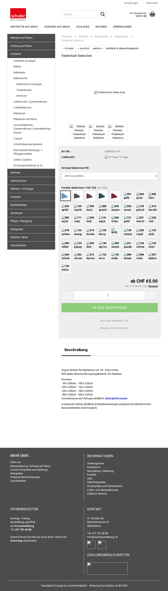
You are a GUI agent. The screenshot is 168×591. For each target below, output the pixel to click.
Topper (18, 138)
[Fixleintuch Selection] (109, 92)
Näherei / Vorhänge (21, 188)
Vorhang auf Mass (57, 26)
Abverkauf (16, 213)
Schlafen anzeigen (25, 60)
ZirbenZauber (122, 26)
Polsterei (15, 196)
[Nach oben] (157, 585)
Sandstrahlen (18, 245)
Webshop (95, 585)
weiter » (98, 48)
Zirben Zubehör (23, 159)
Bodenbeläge (18, 204)
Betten (17, 66)
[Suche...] (103, 14)
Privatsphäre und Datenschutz (104, 486)
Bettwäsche (20, 78)
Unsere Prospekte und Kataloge (29, 469)
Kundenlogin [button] (130, 3)
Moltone (21, 95)
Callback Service (97, 493)
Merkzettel (151, 3)
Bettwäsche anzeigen (29, 84)
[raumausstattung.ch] (32, 14)
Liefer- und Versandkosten (102, 489)
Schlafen (82, 26)
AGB (89, 478)
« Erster (69, 48)
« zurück (83, 48)
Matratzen (19, 113)
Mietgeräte (16, 229)
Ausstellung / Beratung (100, 470)
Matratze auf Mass (24, 26)
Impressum (93, 467)
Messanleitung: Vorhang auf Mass (30, 466)
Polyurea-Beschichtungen (25, 477)
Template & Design (52, 585)
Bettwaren (19, 72)
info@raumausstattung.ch (102, 536)
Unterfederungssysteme (28, 144)
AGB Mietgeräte (96, 482)
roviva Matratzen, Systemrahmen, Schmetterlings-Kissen (32, 128)
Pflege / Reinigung (21, 221)
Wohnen (101, 26)
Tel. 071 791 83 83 (97, 533)
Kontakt (91, 474)
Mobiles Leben (19, 237)
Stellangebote (95, 463)
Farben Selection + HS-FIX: (84, 187)
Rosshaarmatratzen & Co (28, 165)
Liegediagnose (22, 107)
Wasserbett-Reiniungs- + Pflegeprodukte (28, 152)
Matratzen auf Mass (25, 119)
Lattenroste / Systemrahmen (30, 101)
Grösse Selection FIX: (75, 167)
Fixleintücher (24, 90)
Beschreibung (76, 350)
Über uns (15, 462)
